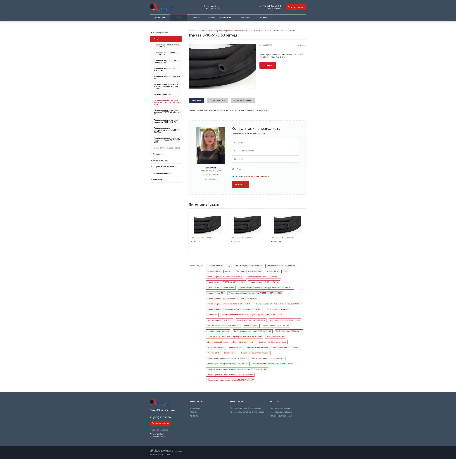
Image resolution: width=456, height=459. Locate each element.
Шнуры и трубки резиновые (164, 167)
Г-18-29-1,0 (235, 242)
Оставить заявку (296, 7)
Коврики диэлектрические (257, 347)
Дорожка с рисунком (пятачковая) (272, 342)
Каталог (178, 18)
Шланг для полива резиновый (167, 148)
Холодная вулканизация (281, 416)
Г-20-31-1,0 (195, 242)
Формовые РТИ (159, 179)
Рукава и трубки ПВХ (162, 94)
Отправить (240, 185)
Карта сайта (179, 451)
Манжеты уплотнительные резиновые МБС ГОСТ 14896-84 (230, 375)
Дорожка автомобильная (217, 342)
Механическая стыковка (281, 412)
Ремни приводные (160, 160)
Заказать (267, 65)
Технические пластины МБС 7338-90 (251, 320)
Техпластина (158, 154)
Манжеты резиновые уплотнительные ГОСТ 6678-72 (273, 364)
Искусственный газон (215, 347)
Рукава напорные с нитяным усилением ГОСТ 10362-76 (166, 121)
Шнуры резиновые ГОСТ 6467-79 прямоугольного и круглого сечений (234, 337)
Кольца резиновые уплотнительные (255, 353)
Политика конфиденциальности (161, 451)
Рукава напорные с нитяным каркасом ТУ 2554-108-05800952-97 (167, 112)
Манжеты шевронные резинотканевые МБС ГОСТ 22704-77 (230, 380)
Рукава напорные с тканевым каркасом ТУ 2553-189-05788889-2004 (167, 140)
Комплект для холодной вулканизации (247, 412)
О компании (160, 18)
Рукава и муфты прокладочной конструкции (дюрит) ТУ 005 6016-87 (167, 86)
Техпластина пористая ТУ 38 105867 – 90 (223, 326)
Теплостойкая (272, 271)
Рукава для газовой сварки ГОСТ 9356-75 (165, 54)
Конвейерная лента (161, 33)
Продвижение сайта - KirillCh (160, 454)
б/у (229, 266)
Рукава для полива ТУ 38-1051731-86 (165, 70)
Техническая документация (219, 18)
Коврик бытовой (235, 347)
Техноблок (245, 18)
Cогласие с (252, 176)
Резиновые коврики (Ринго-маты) (286, 347)
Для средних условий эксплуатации (281, 266)
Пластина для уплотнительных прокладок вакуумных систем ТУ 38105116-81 (252, 315)
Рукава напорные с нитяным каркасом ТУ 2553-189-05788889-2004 (167, 102)
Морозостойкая (213, 271)
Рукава (156, 39)
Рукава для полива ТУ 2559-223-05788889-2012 (167, 62)
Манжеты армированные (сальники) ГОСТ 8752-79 (227, 358)
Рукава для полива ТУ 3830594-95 (167, 78)
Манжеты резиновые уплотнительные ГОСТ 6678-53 (227, 364)
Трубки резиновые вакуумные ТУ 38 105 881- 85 (252, 331)
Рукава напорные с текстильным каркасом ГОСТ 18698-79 (166, 130)
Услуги (194, 18)
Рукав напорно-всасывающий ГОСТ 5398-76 (166, 46)
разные (228, 271)
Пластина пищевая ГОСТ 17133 (219, 320)
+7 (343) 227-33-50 (210, 175)
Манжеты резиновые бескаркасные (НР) (268, 358)
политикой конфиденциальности (256, 176)
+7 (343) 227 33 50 (271, 6)
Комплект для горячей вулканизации (246, 408)
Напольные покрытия (162, 173)
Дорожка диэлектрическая (243, 342)
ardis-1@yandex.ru (211, 179)
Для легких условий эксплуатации (248, 266)
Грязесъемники (230, 353)
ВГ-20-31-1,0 (276, 242)
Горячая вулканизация (280, 408)
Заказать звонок (274, 9)
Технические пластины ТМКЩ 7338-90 (285, 320)
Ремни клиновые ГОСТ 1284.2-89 (276, 326)
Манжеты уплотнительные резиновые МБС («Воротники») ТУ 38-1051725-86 (237, 369)
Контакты (264, 18)
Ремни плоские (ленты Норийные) (248, 271)
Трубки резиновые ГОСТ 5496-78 (289, 331)
